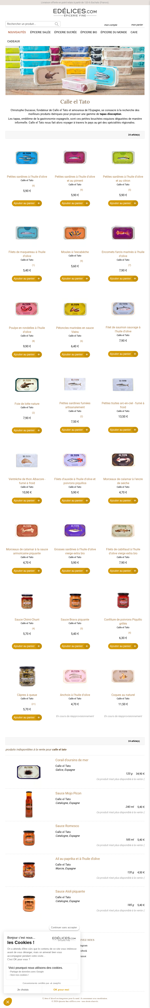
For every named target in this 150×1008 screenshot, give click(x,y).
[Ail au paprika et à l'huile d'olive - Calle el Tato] (28, 870)
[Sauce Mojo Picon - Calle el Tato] (28, 804)
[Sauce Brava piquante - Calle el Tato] (75, 615)
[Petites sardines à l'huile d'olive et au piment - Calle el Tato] (75, 172)
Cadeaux (13, 41)
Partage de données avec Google (27, 971)
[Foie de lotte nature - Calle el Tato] (27, 399)
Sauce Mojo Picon (68, 793)
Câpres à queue (27, 695)
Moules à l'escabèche (75, 252)
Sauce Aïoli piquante (70, 891)
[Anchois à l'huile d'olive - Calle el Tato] (75, 691)
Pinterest (81, 956)
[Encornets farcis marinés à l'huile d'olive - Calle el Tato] (123, 248)
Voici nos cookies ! (19, 975)
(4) (33, 628)
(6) (33, 185)
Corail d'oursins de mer (71, 760)
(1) (33, 265)
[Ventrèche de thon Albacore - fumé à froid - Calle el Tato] (27, 475)
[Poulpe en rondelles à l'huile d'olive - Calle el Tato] (27, 324)
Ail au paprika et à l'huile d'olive (77, 859)
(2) (33, 412)
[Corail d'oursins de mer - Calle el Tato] (28, 772)
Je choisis (23, 989)
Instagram (82, 945)
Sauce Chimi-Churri (27, 619)
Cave (134, 32)
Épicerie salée (40, 32)
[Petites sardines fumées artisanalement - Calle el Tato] (75, 399)
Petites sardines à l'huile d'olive (27, 176)
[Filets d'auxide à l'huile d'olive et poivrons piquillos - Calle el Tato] (75, 475)
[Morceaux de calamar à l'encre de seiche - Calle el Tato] (123, 475)
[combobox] (32, 24)
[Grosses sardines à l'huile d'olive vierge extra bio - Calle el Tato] (75, 545)
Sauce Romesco (67, 826)
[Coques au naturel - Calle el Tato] (123, 691)
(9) (81, 189)
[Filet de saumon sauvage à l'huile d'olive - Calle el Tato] (123, 323)
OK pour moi (61, 989)
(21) (33, 704)
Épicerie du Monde (114, 32)
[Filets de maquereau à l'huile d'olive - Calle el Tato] (27, 248)
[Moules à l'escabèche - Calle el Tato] (75, 248)
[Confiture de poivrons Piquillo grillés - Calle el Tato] (123, 615)
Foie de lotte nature (27, 403)
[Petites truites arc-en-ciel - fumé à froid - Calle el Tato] (123, 399)
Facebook (82, 950)
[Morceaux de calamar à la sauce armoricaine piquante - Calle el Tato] (27, 545)
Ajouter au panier (24, 203)
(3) (81, 628)
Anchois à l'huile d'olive (75, 695)
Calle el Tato (63, 766)
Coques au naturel (123, 695)
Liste (16, 135)
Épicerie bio (88, 32)
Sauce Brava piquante (75, 619)
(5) (129, 189)
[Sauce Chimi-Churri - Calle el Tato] (27, 615)
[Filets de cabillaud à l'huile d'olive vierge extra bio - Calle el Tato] (123, 545)
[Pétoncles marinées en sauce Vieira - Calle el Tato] (75, 324)
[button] (7, 1001)
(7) (129, 265)
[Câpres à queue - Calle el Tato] (27, 691)
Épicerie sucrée (65, 32)
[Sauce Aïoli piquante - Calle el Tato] (28, 903)
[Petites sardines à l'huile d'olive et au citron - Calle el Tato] (123, 172)
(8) (33, 341)
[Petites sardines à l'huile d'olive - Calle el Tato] (27, 172)
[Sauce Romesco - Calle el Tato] (28, 837)
